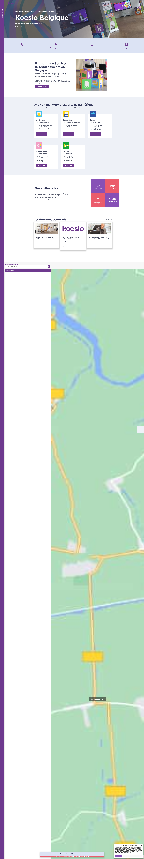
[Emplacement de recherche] (49, 266)
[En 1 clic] (140, 428)
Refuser (126, 855)
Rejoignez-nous (112, 3)
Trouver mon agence (133, 4)
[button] (141, 845)
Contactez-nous (121, 3)
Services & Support (95, 3)
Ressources (104, 3)
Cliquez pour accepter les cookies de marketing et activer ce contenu (97, 699)
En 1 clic (140, 431)
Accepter (118, 855)
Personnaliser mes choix (136, 855)
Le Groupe (86, 3)
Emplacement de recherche (11, 264)
